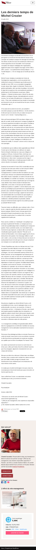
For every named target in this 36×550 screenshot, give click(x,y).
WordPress (15, 548)
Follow (5, 411)
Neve (2, 548)
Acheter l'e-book (7, 475)
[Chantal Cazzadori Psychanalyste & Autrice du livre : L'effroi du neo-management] (6, 2)
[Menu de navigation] (33, 2)
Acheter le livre (7, 471)
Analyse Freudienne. (18, 466)
